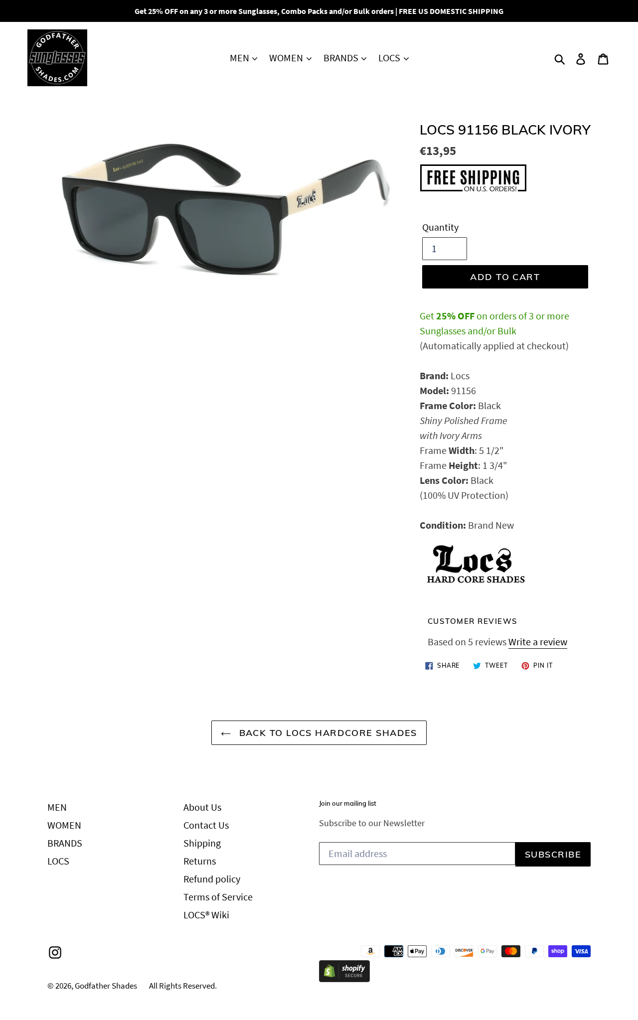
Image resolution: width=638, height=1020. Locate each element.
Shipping (202, 843)
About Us (202, 807)
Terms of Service (218, 896)
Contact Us (206, 825)
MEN (240, 57)
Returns (199, 861)
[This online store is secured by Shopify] (344, 978)
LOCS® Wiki (206, 914)
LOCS (390, 57)
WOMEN (287, 57)
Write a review (537, 641)
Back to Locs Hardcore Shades (326, 732)
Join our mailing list (347, 803)
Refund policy (211, 879)
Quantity (440, 227)
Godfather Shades (106, 985)
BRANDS (341, 57)
